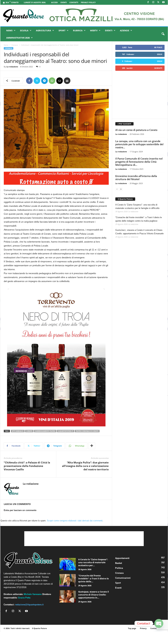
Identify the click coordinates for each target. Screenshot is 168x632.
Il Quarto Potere (125, 199)
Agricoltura (43, 30)
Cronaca (14, 45)
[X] (158, 2)
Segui (159, 54)
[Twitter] (37, 80)
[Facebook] (148, 2)
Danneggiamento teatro (45, 431)
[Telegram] (44, 80)
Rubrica (78, 30)
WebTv (93, 30)
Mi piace (158, 47)
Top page (132, 628)
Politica (119, 568)
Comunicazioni (123, 578)
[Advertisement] (139, 94)
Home (6, 45)
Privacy (143, 628)
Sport (62, 30)
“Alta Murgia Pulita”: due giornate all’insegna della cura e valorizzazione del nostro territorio (85, 466)
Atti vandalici (17, 431)
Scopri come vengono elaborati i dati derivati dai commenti (75, 520)
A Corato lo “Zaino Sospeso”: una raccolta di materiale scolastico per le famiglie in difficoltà (137, 206)
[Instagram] (153, 2)
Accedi (54, 2)
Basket (118, 563)
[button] (163, 34)
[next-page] (121, 189)
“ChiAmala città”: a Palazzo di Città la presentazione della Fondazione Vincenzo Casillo (27, 466)
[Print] (67, 80)
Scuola (24, 30)
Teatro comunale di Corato (87, 431)
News (9, 30)
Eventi (64, 2)
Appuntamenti (122, 558)
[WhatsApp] (52, 80)
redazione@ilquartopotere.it (29, 604)
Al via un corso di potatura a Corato (136, 130)
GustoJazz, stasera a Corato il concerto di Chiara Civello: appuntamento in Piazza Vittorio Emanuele (139, 232)
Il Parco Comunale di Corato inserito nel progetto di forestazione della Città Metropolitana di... (139, 161)
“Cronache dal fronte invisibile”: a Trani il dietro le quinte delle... (93, 578)
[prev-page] (117, 189)
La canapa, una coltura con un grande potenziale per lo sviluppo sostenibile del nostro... (139, 144)
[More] (91, 446)
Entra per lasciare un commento (20, 510)
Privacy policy (88, 2)
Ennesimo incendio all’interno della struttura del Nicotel (136, 177)
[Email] (59, 80)
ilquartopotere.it (65, 431)
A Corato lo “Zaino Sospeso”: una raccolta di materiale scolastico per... (93, 562)
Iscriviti (158, 68)
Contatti (73, 2)
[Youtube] (163, 2)
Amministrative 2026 (18, 37)
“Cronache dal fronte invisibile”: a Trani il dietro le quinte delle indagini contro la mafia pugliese (138, 219)
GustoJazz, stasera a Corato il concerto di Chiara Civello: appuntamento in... (93, 594)
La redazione (12, 66)
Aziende (124, 30)
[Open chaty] (158, 623)
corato (29, 431)
